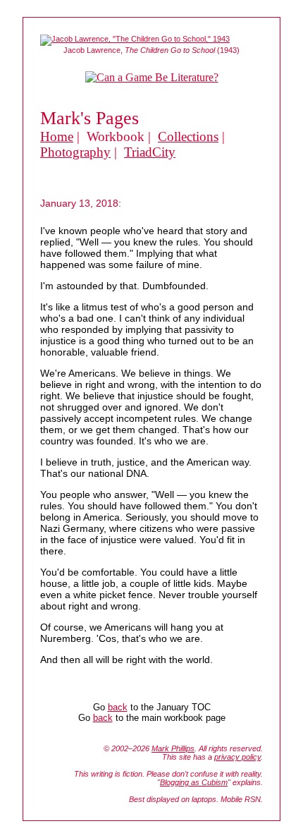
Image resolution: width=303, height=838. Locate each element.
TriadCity (149, 152)
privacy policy (237, 757)
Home (56, 136)
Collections (188, 136)
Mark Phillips (173, 748)
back (118, 707)
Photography (75, 152)
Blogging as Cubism (194, 782)
